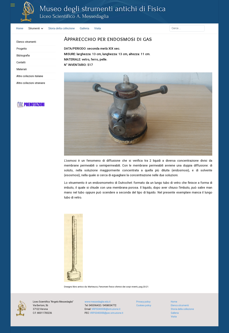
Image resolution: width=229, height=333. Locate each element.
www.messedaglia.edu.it (97, 301)
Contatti (20, 62)
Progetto (21, 48)
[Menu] (13, 5)
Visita (97, 28)
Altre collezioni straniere (30, 83)
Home (19, 28)
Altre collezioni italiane (29, 76)
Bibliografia (23, 55)
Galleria (84, 28)
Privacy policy (143, 301)
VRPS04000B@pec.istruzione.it (106, 313)
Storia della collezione (61, 28)
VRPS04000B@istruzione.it (106, 309)
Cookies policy (143, 305)
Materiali (21, 69)
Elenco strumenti (26, 41)
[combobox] (187, 28)
